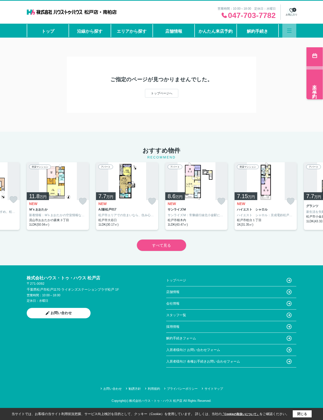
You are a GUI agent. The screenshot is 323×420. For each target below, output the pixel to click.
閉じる (302, 414)
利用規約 (154, 388)
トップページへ (161, 93)
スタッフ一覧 (176, 315)
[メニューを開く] (289, 30)
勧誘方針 (135, 388)
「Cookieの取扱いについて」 (240, 414)
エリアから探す (132, 31)
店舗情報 (173, 31)
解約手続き (257, 31)
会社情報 (172, 303)
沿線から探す (90, 31)
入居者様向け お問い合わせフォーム (193, 350)
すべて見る (161, 245)
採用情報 (172, 326)
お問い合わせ (61, 313)
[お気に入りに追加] (13, 199)
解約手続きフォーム (181, 338)
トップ (48, 31)
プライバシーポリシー (182, 388)
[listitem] (57, 196)
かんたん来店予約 (216, 31)
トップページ (176, 280)
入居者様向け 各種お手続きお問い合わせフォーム (203, 361)
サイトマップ (214, 388)
